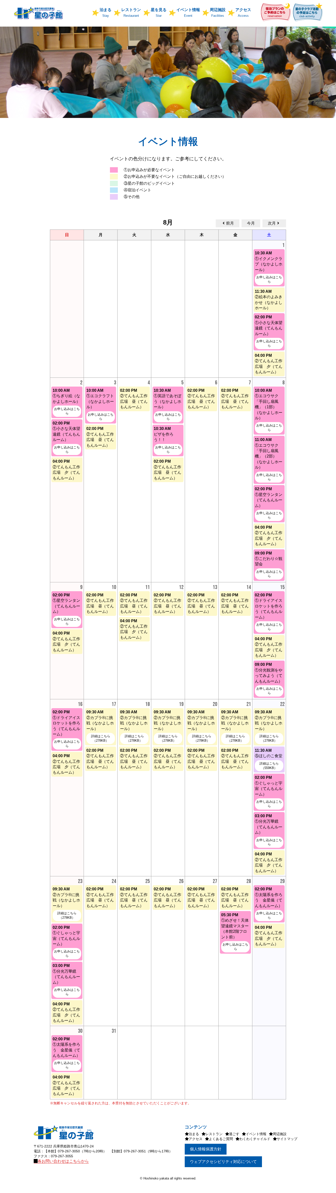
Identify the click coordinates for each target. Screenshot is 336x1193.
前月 (230, 223)
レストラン (214, 1134)
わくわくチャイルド (254, 1139)
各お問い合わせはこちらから (63, 1161)
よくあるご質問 (221, 1139)
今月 (251, 223)
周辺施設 (280, 1134)
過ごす (234, 1134)
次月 (272, 223)
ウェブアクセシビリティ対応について (223, 1162)
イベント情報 (256, 1134)
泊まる (194, 1134)
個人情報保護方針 (205, 1149)
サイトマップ (287, 1139)
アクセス (195, 1139)
